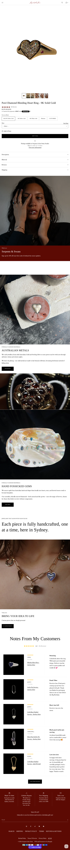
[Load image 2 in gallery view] (28, 95)
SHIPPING (19, 831)
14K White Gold (33, 119)
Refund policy (22, 838)
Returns (4, 165)
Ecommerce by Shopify (46, 842)
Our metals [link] (8, 369)
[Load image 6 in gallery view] (46, 95)
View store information (35, 147)
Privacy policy (42, 838)
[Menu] (4, 2)
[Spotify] (43, 826)
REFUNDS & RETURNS (53, 831)
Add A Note (7, 131)
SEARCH (11, 831)
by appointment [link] (7, 626)
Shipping (4, 170)
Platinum (43, 119)
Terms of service (32, 838)
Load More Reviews (35, 781)
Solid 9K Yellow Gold (8, 119)
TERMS (41, 831)
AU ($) (50, 838)
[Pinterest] (39, 826)
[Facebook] (31, 826)
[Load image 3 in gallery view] (33, 95)
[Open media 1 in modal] (35, 48)
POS (36, 842)
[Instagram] (26, 826)
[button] (62, 2)
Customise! (52, 119)
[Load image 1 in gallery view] (24, 95)
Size (3, 123)
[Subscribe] (66, 820)
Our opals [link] (7, 504)
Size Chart (65, 123)
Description (5, 155)
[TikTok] (35, 826)
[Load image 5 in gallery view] (42, 95)
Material (4, 160)
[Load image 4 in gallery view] (37, 95)
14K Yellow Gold (21, 119)
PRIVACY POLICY (31, 831)
